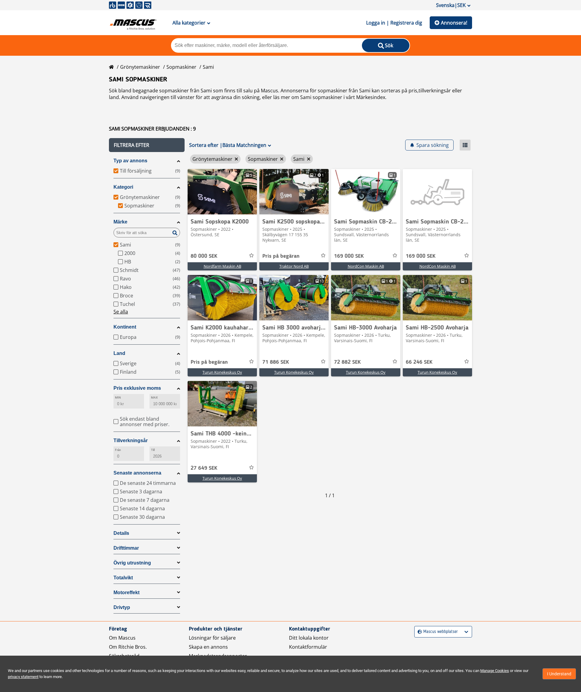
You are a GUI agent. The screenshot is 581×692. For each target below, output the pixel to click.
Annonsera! (454, 22)
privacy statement (23, 676)
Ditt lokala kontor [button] (309, 637)
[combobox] (418, 631)
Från (118, 450)
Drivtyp (121, 607)
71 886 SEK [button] (275, 362)
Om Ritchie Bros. (128, 647)
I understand (559, 673)
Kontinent (124, 326)
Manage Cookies (494, 670)
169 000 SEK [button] (349, 256)
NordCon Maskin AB (366, 266)
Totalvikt (123, 577)
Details (121, 533)
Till (153, 450)
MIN (118, 397)
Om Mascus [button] (122, 637)
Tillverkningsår (130, 440)
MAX (154, 397)
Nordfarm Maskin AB (222, 266)
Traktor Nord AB (294, 266)
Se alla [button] (120, 311)
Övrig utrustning (132, 562)
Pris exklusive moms (137, 388)
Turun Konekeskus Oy (222, 372)
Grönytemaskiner (140, 67)
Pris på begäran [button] (281, 256)
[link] (222, 191)
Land (119, 353)
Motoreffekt (126, 592)
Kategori (123, 187)
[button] (147, 145)
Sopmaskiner (181, 67)
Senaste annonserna (137, 472)
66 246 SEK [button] (419, 362)
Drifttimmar (126, 548)
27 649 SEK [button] (204, 468)
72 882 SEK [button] (347, 362)
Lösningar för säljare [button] (212, 637)
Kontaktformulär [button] (308, 647)
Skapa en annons (208, 647)
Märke (120, 221)
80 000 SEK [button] (204, 256)
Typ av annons (130, 160)
